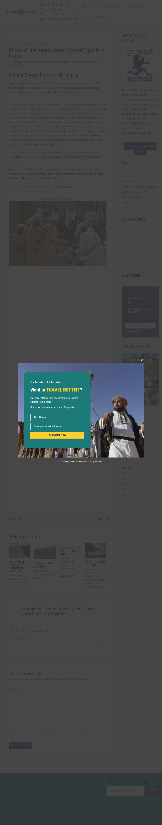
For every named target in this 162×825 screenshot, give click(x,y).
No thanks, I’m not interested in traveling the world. (81, 461)
